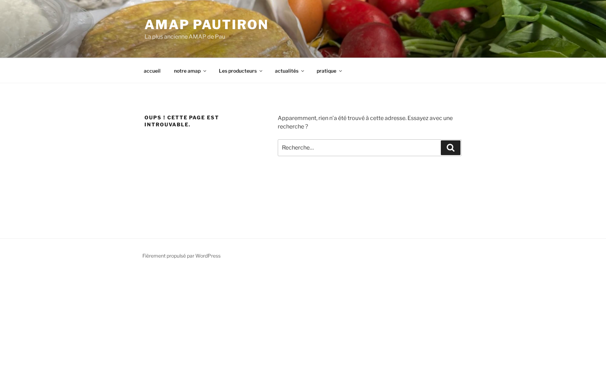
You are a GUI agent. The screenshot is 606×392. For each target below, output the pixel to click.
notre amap (187, 71)
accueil (152, 71)
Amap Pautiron (206, 24)
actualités (286, 71)
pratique (326, 71)
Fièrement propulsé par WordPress (181, 256)
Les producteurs (238, 71)
